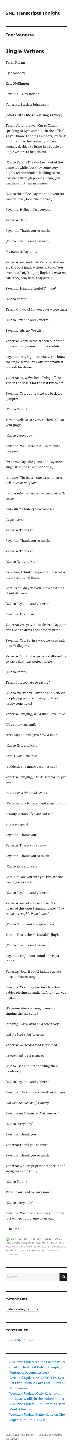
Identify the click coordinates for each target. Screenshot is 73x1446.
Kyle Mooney (33, 1246)
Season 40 (12, 1250)
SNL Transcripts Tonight (33, 13)
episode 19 (27, 1242)
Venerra (40, 1250)
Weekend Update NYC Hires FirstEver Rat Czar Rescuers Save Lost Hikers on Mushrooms (37, 1383)
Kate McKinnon (15, 1246)
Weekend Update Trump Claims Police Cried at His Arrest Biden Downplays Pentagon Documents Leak (37, 1367)
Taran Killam (27, 1250)
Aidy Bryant (13, 1242)
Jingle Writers (25, 51)
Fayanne (40, 1242)
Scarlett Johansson (53, 1246)
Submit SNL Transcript (23, 1340)
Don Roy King (19, 1238)
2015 (57, 1238)
